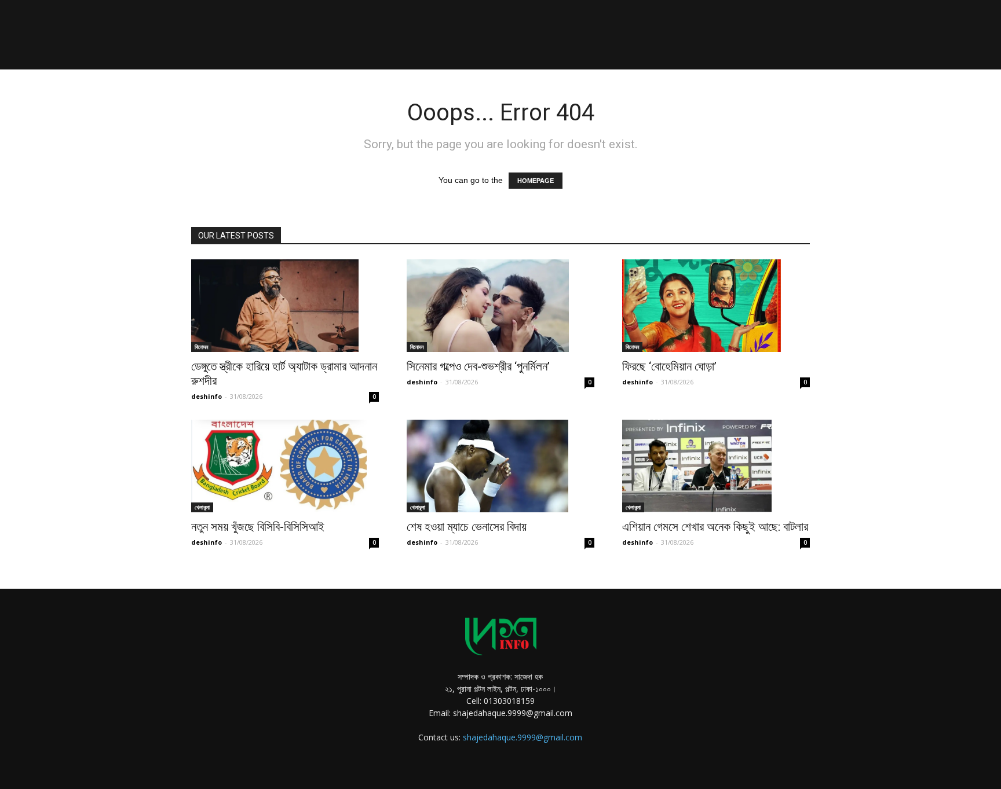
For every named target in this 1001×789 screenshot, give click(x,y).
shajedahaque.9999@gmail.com (522, 737)
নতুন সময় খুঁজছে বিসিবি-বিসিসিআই (257, 527)
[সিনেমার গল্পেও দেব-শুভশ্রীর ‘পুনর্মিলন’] (500, 305)
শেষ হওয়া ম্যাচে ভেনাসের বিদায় (467, 527)
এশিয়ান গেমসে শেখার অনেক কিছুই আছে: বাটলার (715, 527)
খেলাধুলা (202, 507)
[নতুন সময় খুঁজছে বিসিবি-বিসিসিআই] (285, 466)
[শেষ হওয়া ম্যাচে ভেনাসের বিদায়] (500, 466)
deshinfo (206, 396)
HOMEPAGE (535, 180)
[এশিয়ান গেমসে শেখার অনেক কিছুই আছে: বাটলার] (716, 466)
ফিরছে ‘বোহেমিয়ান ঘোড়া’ (669, 366)
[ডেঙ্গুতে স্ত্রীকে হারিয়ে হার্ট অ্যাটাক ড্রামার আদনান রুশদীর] (285, 305)
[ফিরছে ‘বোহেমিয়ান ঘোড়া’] (716, 305)
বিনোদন (201, 347)
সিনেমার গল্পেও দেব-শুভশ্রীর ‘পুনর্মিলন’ (478, 366)
